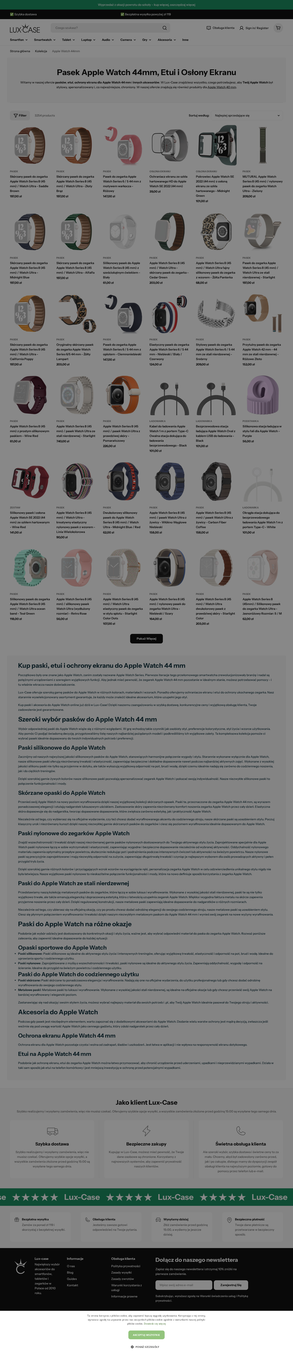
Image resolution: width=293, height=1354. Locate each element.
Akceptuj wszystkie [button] (146, 1335)
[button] (146, 1346)
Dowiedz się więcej (155, 1323)
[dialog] (146, 1332)
